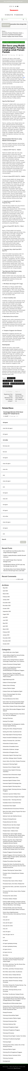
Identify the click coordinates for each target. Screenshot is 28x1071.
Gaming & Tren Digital (8, 721)
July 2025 (5, 617)
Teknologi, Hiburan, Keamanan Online (12, 1055)
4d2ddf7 (5, 55)
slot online (5, 516)
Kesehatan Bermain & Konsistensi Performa (13, 808)
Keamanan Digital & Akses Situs (10, 777)
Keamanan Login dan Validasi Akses (11, 794)
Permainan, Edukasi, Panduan (10, 898)
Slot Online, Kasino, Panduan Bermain (12, 974)
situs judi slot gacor (7, 922)
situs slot (5, 469)
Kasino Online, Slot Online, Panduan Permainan (14, 761)
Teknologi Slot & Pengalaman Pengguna (12, 1052)
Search (4, 539)
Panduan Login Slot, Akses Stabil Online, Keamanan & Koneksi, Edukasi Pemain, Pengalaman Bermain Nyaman (12, 841)
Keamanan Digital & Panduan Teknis (11, 780)
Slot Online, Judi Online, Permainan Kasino (13, 968)
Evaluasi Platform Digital (9, 688)
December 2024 (6, 638)
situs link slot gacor (7, 428)
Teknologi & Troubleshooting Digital (11, 1039)
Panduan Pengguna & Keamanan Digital (12, 852)
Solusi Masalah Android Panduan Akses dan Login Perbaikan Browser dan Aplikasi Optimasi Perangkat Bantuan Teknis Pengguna (14, 999)
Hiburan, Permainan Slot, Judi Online (11, 740)
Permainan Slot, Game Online (10, 895)
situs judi (5, 917)
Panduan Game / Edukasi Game (10, 830)
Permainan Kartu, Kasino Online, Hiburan (12, 880)
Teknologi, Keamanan (8, 1058)
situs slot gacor (6, 481)
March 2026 (6, 593)
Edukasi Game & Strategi (9, 685)
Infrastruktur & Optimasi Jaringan (11, 749)
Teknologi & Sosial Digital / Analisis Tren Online (14, 1036)
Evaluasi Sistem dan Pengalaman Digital (12, 691)
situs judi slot (6, 919)
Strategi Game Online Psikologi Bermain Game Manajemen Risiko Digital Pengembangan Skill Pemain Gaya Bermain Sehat (14, 1008)
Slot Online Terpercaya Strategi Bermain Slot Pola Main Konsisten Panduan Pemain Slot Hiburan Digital (13, 960)
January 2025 (6, 635)
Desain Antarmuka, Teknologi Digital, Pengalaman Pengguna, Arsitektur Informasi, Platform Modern (13, 675)
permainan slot (18, 380)
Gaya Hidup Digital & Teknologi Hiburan (12, 734)
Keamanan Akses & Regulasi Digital (11, 767)
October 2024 (6, 644)
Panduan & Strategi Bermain (9, 819)
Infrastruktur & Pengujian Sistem (10, 752)
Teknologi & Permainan (8, 1033)
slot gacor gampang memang (10, 943)
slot (24, 77)
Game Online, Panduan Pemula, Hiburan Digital (14, 706)
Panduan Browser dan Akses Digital (11, 825)
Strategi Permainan (7, 1012)
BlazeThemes (17, 1068)
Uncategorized (6, 1061)
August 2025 (6, 614)
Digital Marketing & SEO (8, 679)
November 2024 (6, 641)
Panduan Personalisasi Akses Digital (12, 861)
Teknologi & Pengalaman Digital (10, 1027)
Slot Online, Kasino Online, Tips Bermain (12, 971)
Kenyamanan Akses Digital (9, 805)
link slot (5, 451)
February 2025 (6, 632)
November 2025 (6, 605)
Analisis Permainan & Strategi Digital (12, 664)
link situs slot (6, 446)
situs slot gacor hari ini (8, 934)
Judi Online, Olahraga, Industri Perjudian (12, 758)
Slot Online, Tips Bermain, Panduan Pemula (13, 994)
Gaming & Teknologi (8, 718)
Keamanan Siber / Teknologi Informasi (12, 799)
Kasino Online (11, 378)
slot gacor (5, 434)
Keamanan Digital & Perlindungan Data (12, 783)
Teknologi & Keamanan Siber (10, 1021)
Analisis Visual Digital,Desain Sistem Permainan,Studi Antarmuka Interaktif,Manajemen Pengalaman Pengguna (13, 669)
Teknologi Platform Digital (9, 1049)
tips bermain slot (7, 386)
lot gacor (8, 463)
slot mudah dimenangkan (17, 383)
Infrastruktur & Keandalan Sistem (11, 746)
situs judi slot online (8, 925)
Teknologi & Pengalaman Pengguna (11, 1030)
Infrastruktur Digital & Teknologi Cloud (12, 755)
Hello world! (20, 579)
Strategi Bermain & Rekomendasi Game (12, 1003)
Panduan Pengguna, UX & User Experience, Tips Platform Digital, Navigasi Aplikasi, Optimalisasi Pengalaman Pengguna (14, 856)
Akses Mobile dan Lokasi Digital (10, 652)
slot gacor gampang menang (10, 946)
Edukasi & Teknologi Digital (9, 682)
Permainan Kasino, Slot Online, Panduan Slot (13, 883)
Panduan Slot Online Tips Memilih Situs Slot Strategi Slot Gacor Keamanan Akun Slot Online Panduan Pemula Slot (14, 866)
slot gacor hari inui (7, 952)
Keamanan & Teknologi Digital (10, 764)
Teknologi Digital (7, 1042)
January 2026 (6, 599)
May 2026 (5, 588)
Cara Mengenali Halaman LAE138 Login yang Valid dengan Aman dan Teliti (12, 1)
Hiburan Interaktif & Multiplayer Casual (12, 737)
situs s (4, 463)
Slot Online (5, 955)
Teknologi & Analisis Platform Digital (12, 1018)
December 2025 (6, 602)
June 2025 (5, 620)
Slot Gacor (6, 383)
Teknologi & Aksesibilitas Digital (11, 1015)
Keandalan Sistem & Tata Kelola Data (12, 802)
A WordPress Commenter (9, 579)
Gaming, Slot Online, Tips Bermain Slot (12, 731)
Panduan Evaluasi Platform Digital (11, 828)
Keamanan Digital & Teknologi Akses (12, 786)
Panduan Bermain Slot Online (10, 822)
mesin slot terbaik (7, 380)
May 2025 (5, 623)
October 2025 (6, 608)
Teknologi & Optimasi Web (9, 1024)
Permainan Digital (7, 877)
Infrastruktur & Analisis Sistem (10, 743)
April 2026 (5, 590)
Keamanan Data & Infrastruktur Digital (12, 774)
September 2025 (7, 611)
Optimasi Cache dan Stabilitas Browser (12, 816)
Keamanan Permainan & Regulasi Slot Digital (13, 796)
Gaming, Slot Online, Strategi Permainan (12, 728)
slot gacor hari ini (7, 949)
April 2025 (5, 626)
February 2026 (6, 596)
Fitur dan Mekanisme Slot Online (11, 698)
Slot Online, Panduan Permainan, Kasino (13, 42)
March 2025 (6, 629)
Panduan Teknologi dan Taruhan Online (12, 870)
